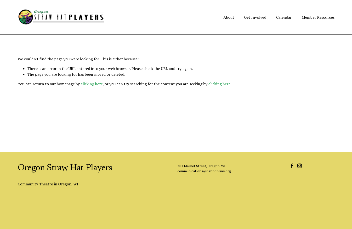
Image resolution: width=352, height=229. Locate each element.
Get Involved (255, 17)
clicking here (92, 83)
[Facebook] (292, 165)
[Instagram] (299, 165)
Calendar (284, 17)
